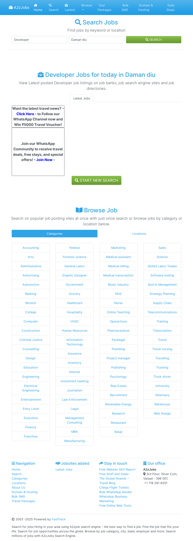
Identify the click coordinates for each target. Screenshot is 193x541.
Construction (30, 330)
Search (54, 10)
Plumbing (118, 349)
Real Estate (118, 386)
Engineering (30, 376)
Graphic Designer (74, 275)
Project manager (118, 358)
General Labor (74, 266)
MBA (74, 432)
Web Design (162, 413)
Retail (118, 432)
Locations (139, 233)
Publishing (118, 367)
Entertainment (31, 399)
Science (162, 257)
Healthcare (74, 303)
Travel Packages (23, 501)
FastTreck (59, 519)
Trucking (162, 367)
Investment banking (75, 381)
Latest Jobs (81, 98)
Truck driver (162, 376)
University (162, 386)
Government (74, 284)
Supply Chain (162, 303)
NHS (118, 294)
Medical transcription (118, 275)
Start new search (98, 180)
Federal (74, 248)
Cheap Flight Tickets (114, 487)
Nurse (118, 303)
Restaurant (118, 422)
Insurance (74, 353)
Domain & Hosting (145, 7)
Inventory (74, 363)
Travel (162, 340)
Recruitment (118, 395)
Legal (74, 409)
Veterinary (162, 395)
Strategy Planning (162, 294)
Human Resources (74, 330)
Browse (86, 5)
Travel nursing (162, 349)
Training (162, 321)
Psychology (118, 376)
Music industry (118, 284)
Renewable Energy (118, 404)
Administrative (31, 266)
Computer (31, 321)
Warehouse (162, 404)
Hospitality (74, 312)
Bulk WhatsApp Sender (115, 492)
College (30, 312)
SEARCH (155, 40)
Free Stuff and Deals (114, 474)
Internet (74, 372)
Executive (31, 418)
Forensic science (74, 257)
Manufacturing (74, 441)
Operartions (118, 321)
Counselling (30, 349)
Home (38, 10)
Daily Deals (171, 7)
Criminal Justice (30, 340)
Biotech (30, 303)
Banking (30, 294)
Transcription (162, 330)
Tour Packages (104, 7)
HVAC (74, 321)
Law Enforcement (74, 399)
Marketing (118, 248)
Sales (162, 248)
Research (118, 413)
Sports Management (162, 284)
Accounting (31, 248)
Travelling (162, 358)
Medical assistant (118, 257)
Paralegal (118, 340)
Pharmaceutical (118, 330)
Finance (30, 427)
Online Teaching (118, 312)
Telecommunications (162, 312)
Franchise (31, 436)
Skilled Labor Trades (162, 266)
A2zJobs (21, 7)
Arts (31, 257)
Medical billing (118, 266)
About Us (18, 487)
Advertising (31, 275)
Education (31, 367)
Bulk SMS (125, 7)
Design (31, 358)
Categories (54, 233)
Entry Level (31, 409)
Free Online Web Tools (115, 505)
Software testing (162, 275)
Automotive (30, 284)
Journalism (74, 390)
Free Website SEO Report (117, 469)
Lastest (70, 10)
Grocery (74, 294)
